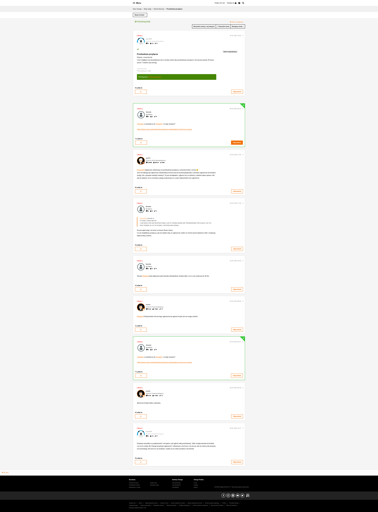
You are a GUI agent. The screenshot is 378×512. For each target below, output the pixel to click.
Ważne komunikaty (145, 505)
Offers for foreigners (231, 505)
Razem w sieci (164, 503)
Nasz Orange (137, 9)
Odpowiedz (237, 92)
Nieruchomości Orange (217, 505)
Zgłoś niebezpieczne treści (195, 503)
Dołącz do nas (220, 3)
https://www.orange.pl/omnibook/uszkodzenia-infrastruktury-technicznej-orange (164, 129)
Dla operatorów (176, 483)
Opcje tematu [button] (139, 15)
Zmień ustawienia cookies (178, 503)
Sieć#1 (140, 503)
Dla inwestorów (176, 485)
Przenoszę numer (134, 483)
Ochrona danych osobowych (200, 505)
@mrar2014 (141, 170)
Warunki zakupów (171, 505)
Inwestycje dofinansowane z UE (137, 507)
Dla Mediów (175, 487)
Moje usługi (147, 9)
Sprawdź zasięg (154, 485)
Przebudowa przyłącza (147, 54)
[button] (243, 35)
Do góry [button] (6, 472)
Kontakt (196, 485)
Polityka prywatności (184, 505)
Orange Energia (133, 505)
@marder (140, 124)
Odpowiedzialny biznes (151, 503)
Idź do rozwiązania (237, 22)
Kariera (196, 487)
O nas (195, 483)
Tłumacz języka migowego (212, 503)
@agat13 (159, 124)
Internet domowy (159, 9)
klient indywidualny (230, 51)
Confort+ (224, 503)
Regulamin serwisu (158, 505)
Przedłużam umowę (134, 485)
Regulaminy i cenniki (134, 487)
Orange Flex (132, 503)
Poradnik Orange (234, 503)
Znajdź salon (153, 483)
